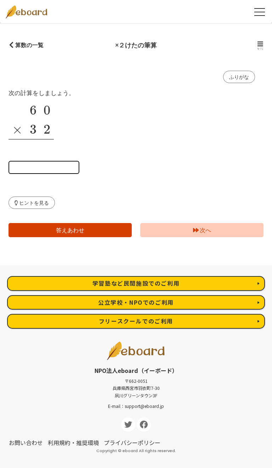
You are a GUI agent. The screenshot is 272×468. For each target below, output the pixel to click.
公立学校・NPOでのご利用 (136, 302)
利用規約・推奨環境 (73, 442)
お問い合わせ (26, 442)
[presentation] (33, 110)
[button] (31, 203)
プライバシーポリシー (132, 442)
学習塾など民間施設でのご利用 (136, 283)
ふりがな (239, 77)
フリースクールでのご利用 (136, 321)
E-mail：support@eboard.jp (136, 406)
